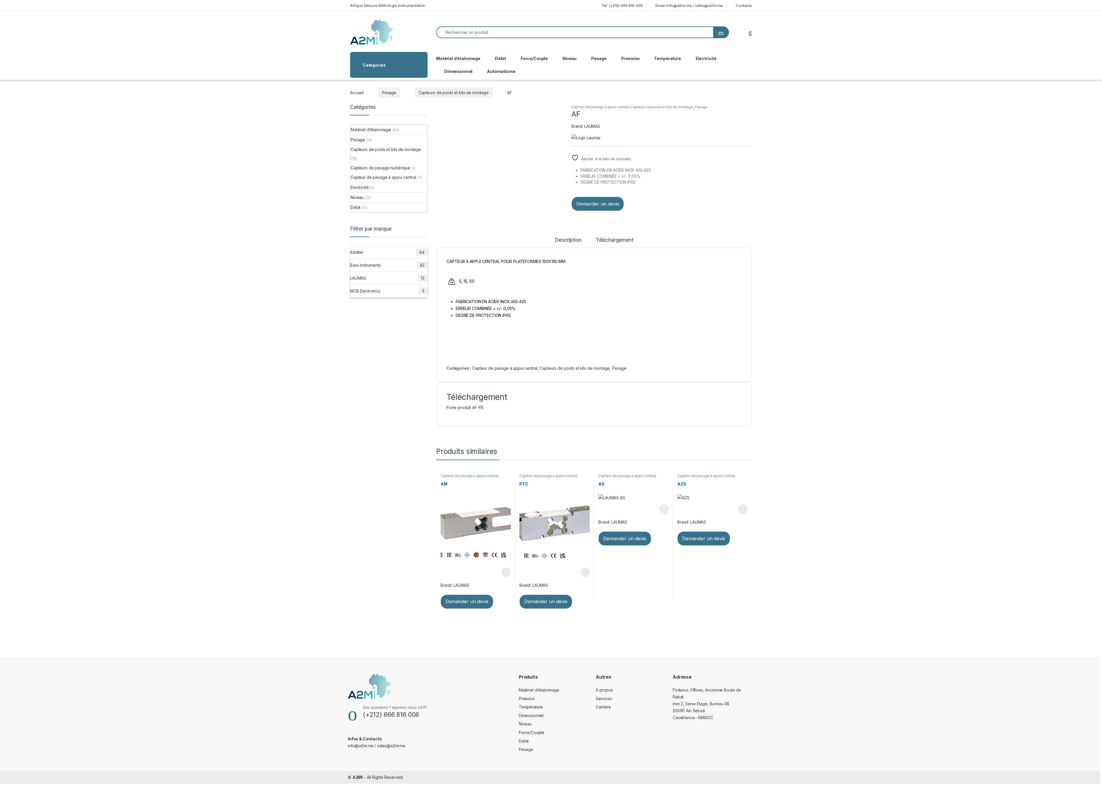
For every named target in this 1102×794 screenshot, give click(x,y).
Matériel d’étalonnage (458, 58)
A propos (604, 690)
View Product (503, 572)
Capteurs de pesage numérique (380, 167)
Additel (387, 252)
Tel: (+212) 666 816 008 (622, 5)
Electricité (706, 58)
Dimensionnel (458, 71)
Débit (500, 58)
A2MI (357, 777)
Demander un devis (597, 204)
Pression (630, 58)
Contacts (744, 5)
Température (667, 58)
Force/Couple (534, 58)
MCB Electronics (387, 290)
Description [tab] (568, 240)
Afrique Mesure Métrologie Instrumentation (387, 5)
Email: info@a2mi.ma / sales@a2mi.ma (689, 5)
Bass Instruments (387, 265)
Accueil (357, 92)
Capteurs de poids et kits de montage (453, 92)
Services (604, 698)
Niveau (569, 58)
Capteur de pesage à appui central (599, 107)
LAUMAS (592, 126)
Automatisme (501, 71)
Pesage (599, 58)
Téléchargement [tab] (614, 240)
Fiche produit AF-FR (465, 407)
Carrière (603, 706)
